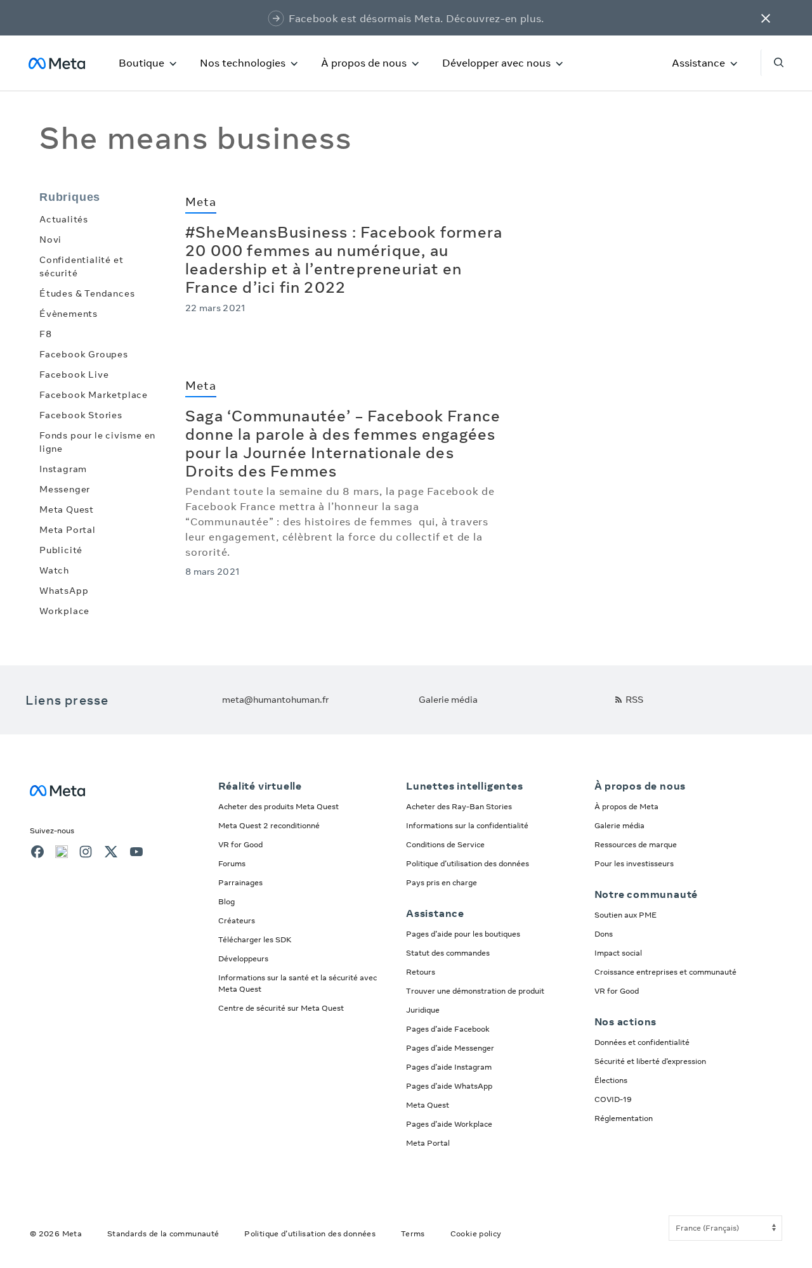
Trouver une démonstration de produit (475, 991)
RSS (634, 699)
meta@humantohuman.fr (275, 699)
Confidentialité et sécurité (81, 266)
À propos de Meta (626, 806)
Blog (226, 901)
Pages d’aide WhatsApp (449, 1086)
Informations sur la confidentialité (467, 825)
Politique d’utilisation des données (467, 863)
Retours (420, 972)
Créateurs (236, 920)
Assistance (698, 62)
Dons (603, 933)
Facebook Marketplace (93, 394)
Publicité (60, 550)
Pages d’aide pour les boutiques (463, 933)
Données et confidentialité (642, 1042)
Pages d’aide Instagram (449, 1067)
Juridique (423, 1010)
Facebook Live (73, 374)
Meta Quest (66, 509)
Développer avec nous (496, 62)
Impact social (618, 952)
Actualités (63, 219)
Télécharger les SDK (255, 939)
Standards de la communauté (163, 1233)
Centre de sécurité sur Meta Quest (281, 1008)
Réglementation (623, 1118)
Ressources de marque (635, 844)
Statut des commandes (448, 952)
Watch (54, 570)
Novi (50, 239)
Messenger (64, 489)
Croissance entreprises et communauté (665, 972)
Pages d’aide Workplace (449, 1124)
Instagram (63, 469)
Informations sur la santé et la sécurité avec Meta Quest (297, 983)
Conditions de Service (445, 844)
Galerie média (448, 699)
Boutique (141, 62)
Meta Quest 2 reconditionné (269, 825)
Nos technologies (242, 62)
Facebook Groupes (83, 354)
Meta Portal (67, 529)
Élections (610, 1080)
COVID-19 (613, 1099)
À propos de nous (364, 62)
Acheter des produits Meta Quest (278, 806)
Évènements (68, 313)
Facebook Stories (80, 415)
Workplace (64, 611)
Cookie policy (476, 1233)
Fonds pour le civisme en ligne (97, 442)
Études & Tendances (86, 293)
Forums (232, 863)
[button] (765, 17)
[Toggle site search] (772, 62)
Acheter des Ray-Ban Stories (459, 806)
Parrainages (240, 882)
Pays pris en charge (441, 882)
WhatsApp (63, 590)
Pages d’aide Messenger (450, 1048)
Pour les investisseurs (634, 863)
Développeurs (243, 958)
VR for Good (240, 844)
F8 (45, 334)
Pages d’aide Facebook (448, 1029)
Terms (413, 1233)
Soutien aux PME (625, 914)
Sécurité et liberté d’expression (650, 1061)
